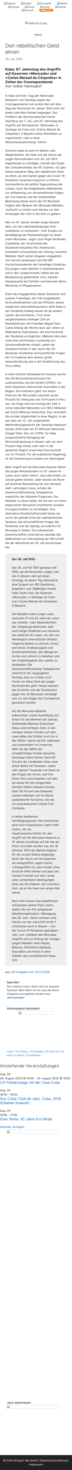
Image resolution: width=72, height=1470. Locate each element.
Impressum (36, 1464)
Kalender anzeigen (12, 1127)
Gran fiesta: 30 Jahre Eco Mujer (26, 1119)
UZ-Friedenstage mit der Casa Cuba (30, 1082)
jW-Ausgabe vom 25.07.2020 (30, 972)
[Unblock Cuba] (36, 23)
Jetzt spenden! (16, 997)
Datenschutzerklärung (53, 1460)
